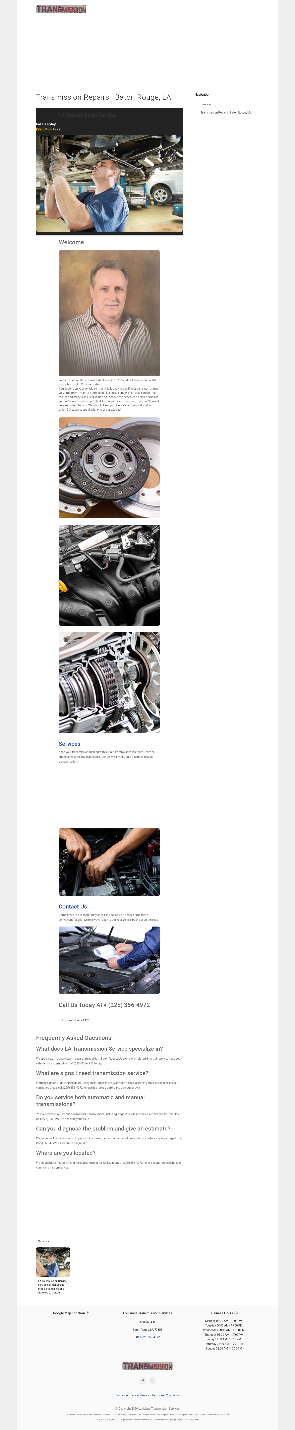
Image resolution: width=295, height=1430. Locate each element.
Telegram (194, 1420)
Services (69, 744)
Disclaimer (122, 1395)
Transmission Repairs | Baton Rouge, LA (226, 112)
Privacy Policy (140, 1395)
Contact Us (73, 906)
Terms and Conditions (165, 1395)
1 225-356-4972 (149, 1337)
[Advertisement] (147, 46)
